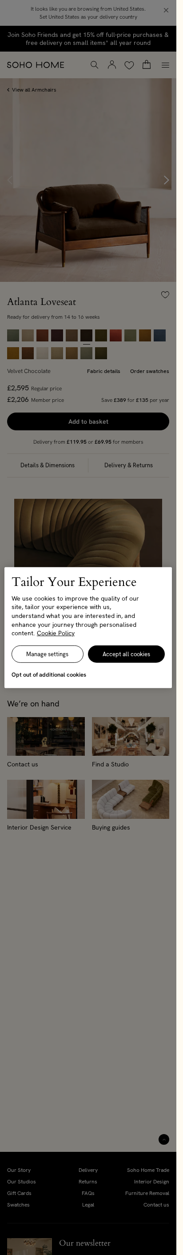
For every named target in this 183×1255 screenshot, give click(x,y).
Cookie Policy (56, 633)
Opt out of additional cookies (49, 675)
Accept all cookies (126, 654)
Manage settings (47, 654)
